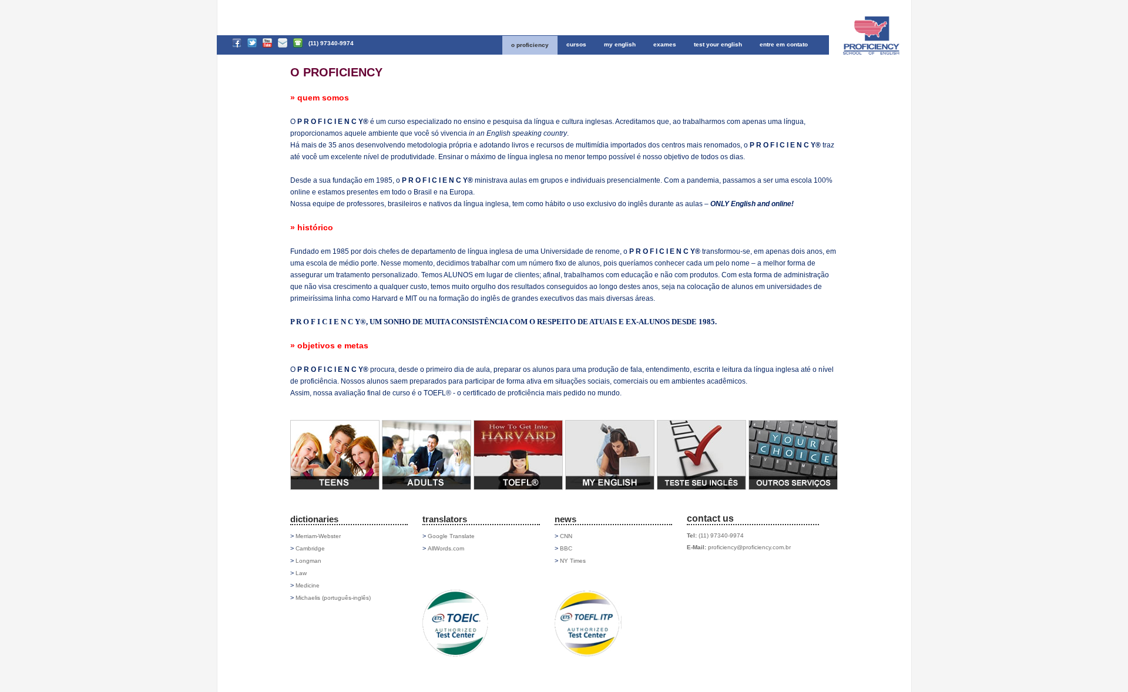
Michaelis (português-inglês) (333, 597)
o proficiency (530, 45)
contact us (710, 518)
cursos (576, 44)
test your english (718, 44)
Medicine (308, 585)
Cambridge (310, 548)
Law (301, 573)
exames (664, 44)
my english (620, 44)
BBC (566, 548)
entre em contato (784, 44)
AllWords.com (446, 548)
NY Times (573, 560)
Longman (308, 560)
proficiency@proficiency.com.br (749, 547)
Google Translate (451, 536)
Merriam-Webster (318, 536)
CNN (566, 536)
